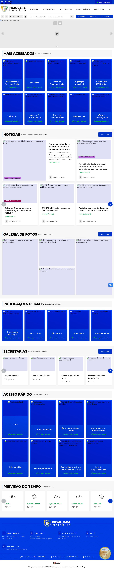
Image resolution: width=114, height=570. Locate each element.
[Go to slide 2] (57, 46)
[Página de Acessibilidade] (25, 16)
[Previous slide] (2, 33)
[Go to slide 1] (56, 46)
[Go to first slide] (111, 33)
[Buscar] (72, 16)
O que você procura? (38, 17)
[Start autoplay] (55, 23)
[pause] (60, 23)
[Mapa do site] (21, 16)
